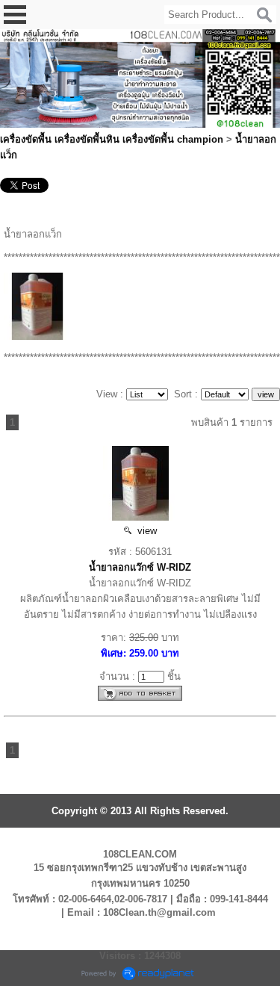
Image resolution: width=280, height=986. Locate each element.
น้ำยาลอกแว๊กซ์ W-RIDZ (140, 567)
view (144, 530)
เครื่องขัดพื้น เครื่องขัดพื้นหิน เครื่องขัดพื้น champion (111, 139)
